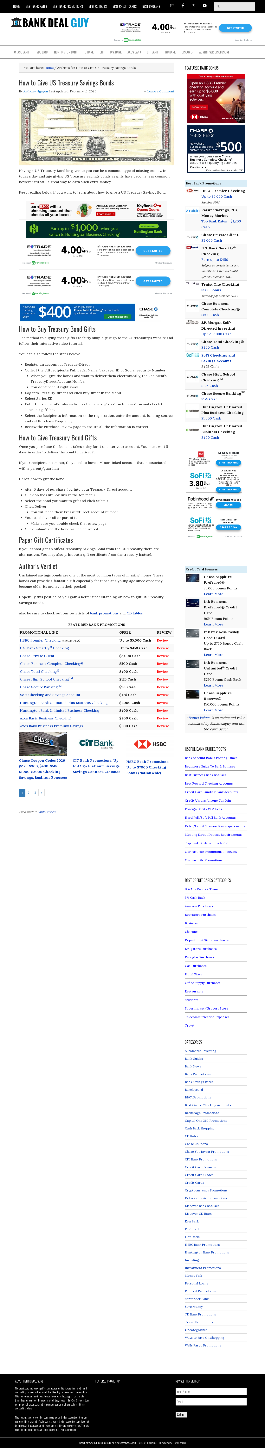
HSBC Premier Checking (40, 640)
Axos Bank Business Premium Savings (51, 726)
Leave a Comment (160, 91)
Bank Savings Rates (199, 1082)
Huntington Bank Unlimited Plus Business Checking (64, 702)
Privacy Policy (165, 1443)
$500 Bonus (211, 290)
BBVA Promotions (198, 1097)
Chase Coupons (196, 1144)
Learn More (213, 594)
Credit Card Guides (199, 1175)
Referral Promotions (200, 1291)
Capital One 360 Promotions (206, 1120)
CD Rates (191, 1136)
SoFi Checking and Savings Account (50, 695)
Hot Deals (192, 1237)
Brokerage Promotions (202, 1113)
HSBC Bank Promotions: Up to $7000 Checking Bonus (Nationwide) (147, 767)
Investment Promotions (203, 1268)
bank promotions (104, 613)
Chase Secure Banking (41, 687)
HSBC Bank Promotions (202, 1244)
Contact (141, 1443)
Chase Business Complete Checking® (51, 663)
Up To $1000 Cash (216, 334)
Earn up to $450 (214, 259)
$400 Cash (210, 347)
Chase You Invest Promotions (207, 1151)
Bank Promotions (198, 1074)
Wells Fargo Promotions (203, 1345)
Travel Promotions (199, 1322)
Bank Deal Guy (50, 22)
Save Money (194, 1306)
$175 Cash (209, 399)
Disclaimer (152, 1443)
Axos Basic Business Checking (45, 718)
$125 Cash (209, 385)
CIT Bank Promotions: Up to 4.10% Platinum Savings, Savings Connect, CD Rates (96, 766)
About (133, 1443)
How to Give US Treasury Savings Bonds (66, 82)
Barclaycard (194, 1089)
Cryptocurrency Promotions (206, 1190)
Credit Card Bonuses (200, 1167)
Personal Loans (196, 1283)
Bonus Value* (199, 718)
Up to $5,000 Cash (216, 196)
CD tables (135, 613)
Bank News (193, 1066)
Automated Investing (200, 1051)
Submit (181, 1414)
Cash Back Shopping (200, 1128)
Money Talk (193, 1275)
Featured (192, 1229)
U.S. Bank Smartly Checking (44, 648)
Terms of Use (180, 1443)
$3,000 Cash (211, 240)
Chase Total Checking (39, 671)
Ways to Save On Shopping (204, 1337)
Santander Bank (197, 1299)
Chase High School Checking (46, 679)
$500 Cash (210, 315)
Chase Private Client (37, 656)
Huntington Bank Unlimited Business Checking (59, 710)
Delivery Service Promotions (206, 1198)
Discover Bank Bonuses (202, 1206)
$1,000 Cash (211, 418)
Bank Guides (46, 812)
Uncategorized (196, 1330)
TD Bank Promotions (200, 1314)
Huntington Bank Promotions (207, 1252)
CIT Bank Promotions (201, 1159)
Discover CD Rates (198, 1213)
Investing (192, 1260)
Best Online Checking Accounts (208, 1105)
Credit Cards (194, 1182)
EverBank (192, 1221)
